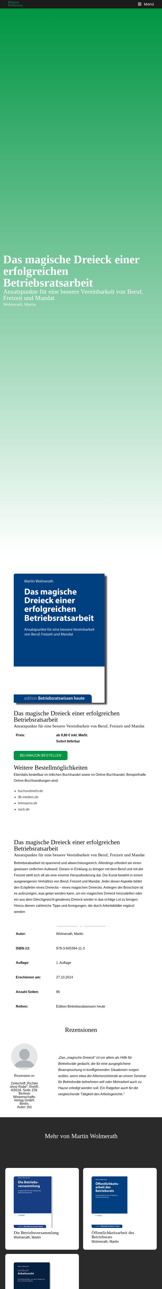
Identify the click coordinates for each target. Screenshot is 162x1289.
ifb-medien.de (28, 797)
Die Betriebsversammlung (36, 1232)
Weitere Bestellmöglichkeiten (51, 767)
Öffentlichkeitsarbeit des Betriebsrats (113, 1234)
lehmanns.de (27, 803)
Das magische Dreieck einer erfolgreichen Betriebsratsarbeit (67, 716)
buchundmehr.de (30, 791)
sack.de (24, 809)
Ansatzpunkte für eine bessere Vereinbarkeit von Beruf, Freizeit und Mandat (79, 726)
